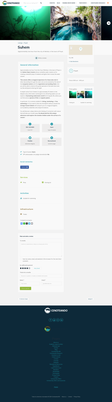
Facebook (24, 167)
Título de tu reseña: (25, 272)
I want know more (56, 368)
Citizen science (56, 357)
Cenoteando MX (56, 351)
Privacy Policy (56, 375)
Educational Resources (56, 364)
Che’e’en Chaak (24, 299)
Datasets (56, 362)
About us (56, 342)
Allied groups (56, 346)
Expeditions (56, 366)
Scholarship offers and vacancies (56, 380)
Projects (56, 377)
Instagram (57, 320)
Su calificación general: (26, 265)
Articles (56, 348)
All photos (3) (88, 89)
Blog (58, 3)
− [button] (71, 48)
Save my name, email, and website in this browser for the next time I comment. (42, 260)
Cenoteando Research (98, 3)
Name (22, 280)
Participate (83, 3)
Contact (56, 359)
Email (44, 280)
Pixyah (26, 43)
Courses (56, 360)
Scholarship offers (56, 379)
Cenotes (52, 3)
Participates (56, 373)
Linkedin (61, 320)
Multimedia (56, 371)
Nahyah (90, 299)
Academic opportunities (56, 344)
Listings (20, 43)
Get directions (74, 61)
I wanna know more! (68, 3)
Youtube (54, 320)
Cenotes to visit (56, 355)
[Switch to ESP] (108, 3)
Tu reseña (22, 240)
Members (56, 370)
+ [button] (71, 47)
